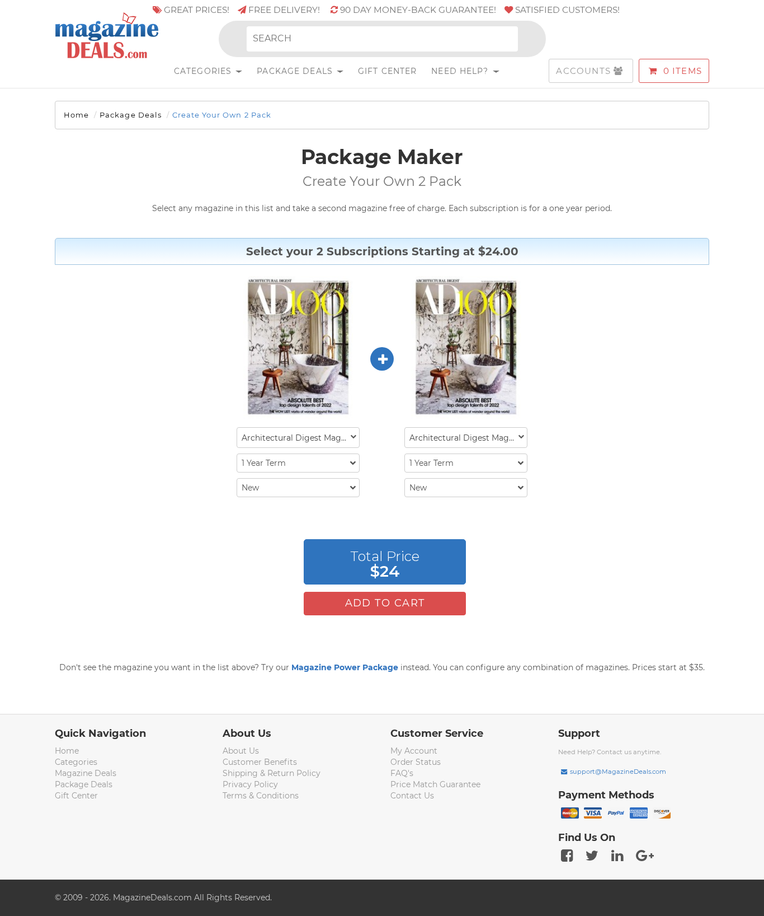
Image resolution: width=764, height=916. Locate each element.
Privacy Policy (250, 784)
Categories (204, 71)
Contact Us (412, 796)
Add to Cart (385, 603)
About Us (241, 751)
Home (76, 114)
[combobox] (298, 437)
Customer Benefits (260, 762)
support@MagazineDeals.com (618, 771)
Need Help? (461, 71)
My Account (413, 751)
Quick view (299, 348)
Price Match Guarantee (435, 784)
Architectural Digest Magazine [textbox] (300, 438)
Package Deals (296, 71)
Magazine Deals (85, 773)
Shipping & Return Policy (271, 773)
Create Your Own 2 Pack (221, 114)
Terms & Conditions (261, 796)
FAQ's (401, 773)
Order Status (415, 762)
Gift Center (387, 71)
